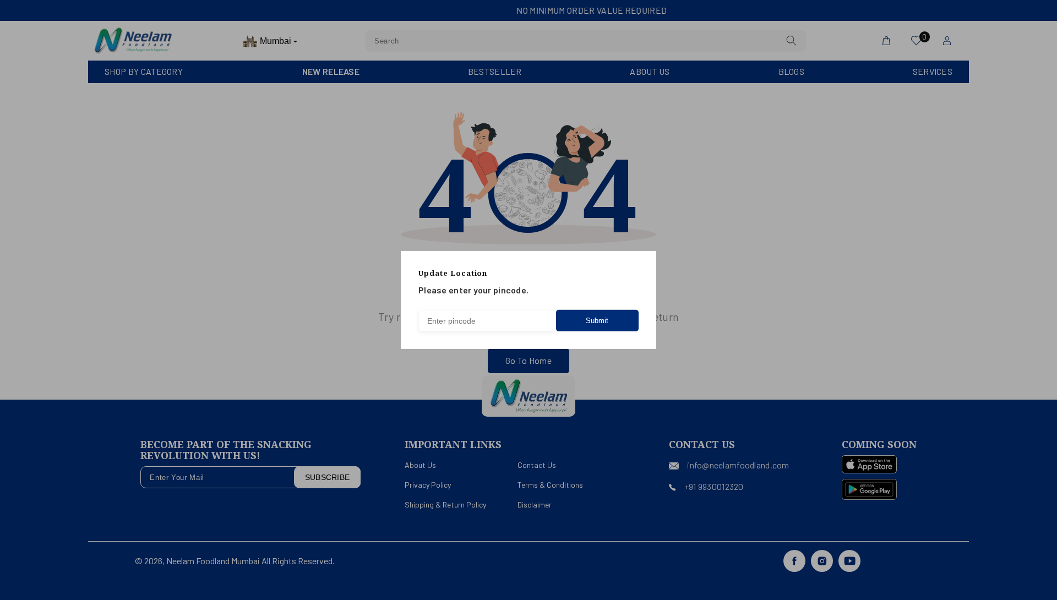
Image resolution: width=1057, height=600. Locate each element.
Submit (597, 321)
